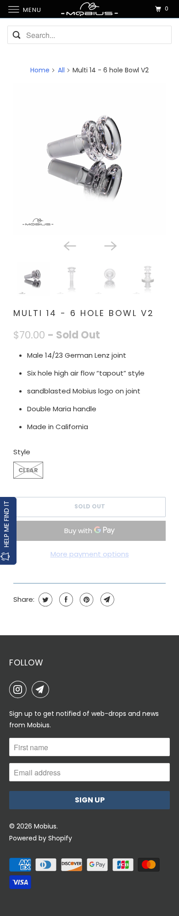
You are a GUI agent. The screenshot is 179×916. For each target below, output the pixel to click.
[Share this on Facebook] (65, 599)
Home (40, 70)
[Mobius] (89, 9)
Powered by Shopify (40, 838)
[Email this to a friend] (106, 599)
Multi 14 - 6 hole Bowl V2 (83, 313)
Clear (28, 470)
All (61, 70)
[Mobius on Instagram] (19, 689)
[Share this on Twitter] (44, 599)
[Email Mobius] (42, 689)
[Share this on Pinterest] (86, 599)
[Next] (110, 245)
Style (21, 452)
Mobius (45, 826)
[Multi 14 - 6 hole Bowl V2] (89, 159)
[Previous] (69, 245)
